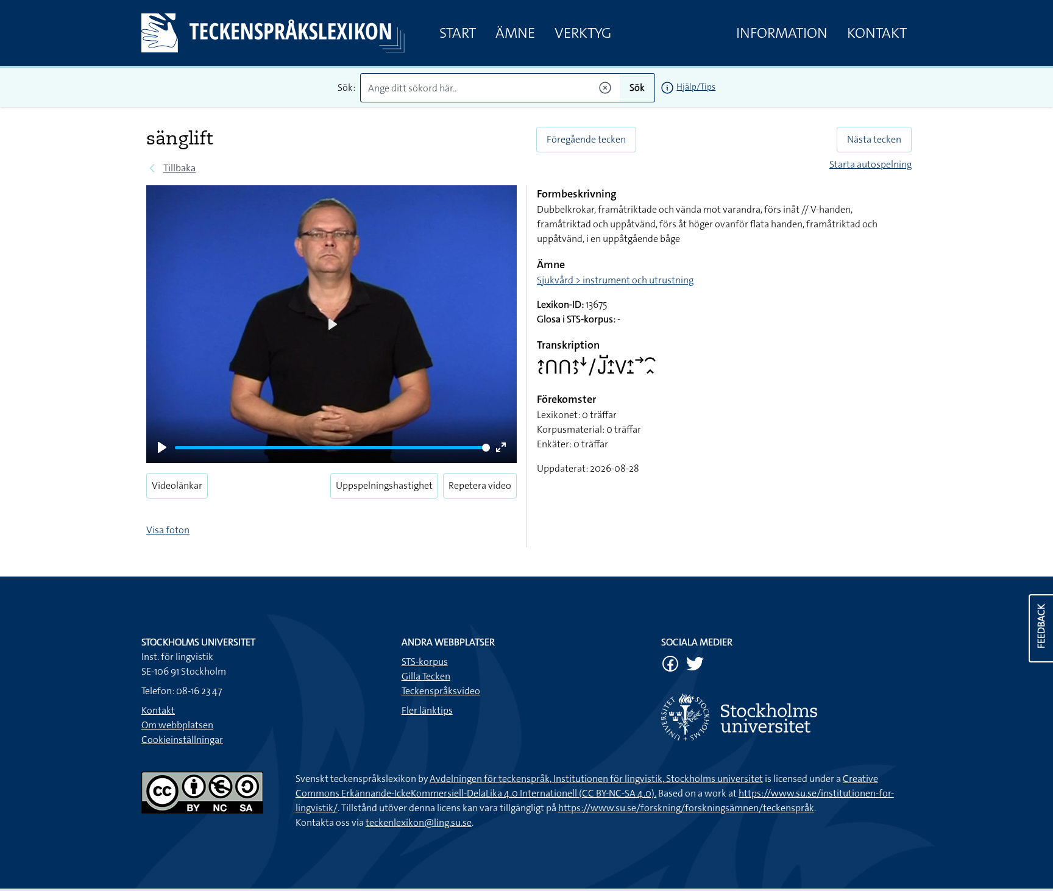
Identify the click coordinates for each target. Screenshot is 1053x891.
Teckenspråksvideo (441, 690)
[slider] (332, 447)
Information (782, 33)
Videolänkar (177, 485)
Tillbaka (179, 168)
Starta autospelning (870, 164)
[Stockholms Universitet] (786, 717)
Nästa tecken (874, 139)
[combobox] (490, 87)
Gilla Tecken (426, 676)
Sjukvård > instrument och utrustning (615, 280)
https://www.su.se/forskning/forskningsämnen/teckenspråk (686, 807)
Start (457, 33)
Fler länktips (427, 710)
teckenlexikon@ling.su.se (419, 822)
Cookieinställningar (182, 739)
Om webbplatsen (177, 725)
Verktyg (583, 33)
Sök (637, 87)
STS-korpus (425, 661)
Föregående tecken (586, 139)
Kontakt (877, 33)
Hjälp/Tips (695, 86)
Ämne (515, 33)
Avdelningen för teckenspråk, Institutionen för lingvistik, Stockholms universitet (596, 778)
